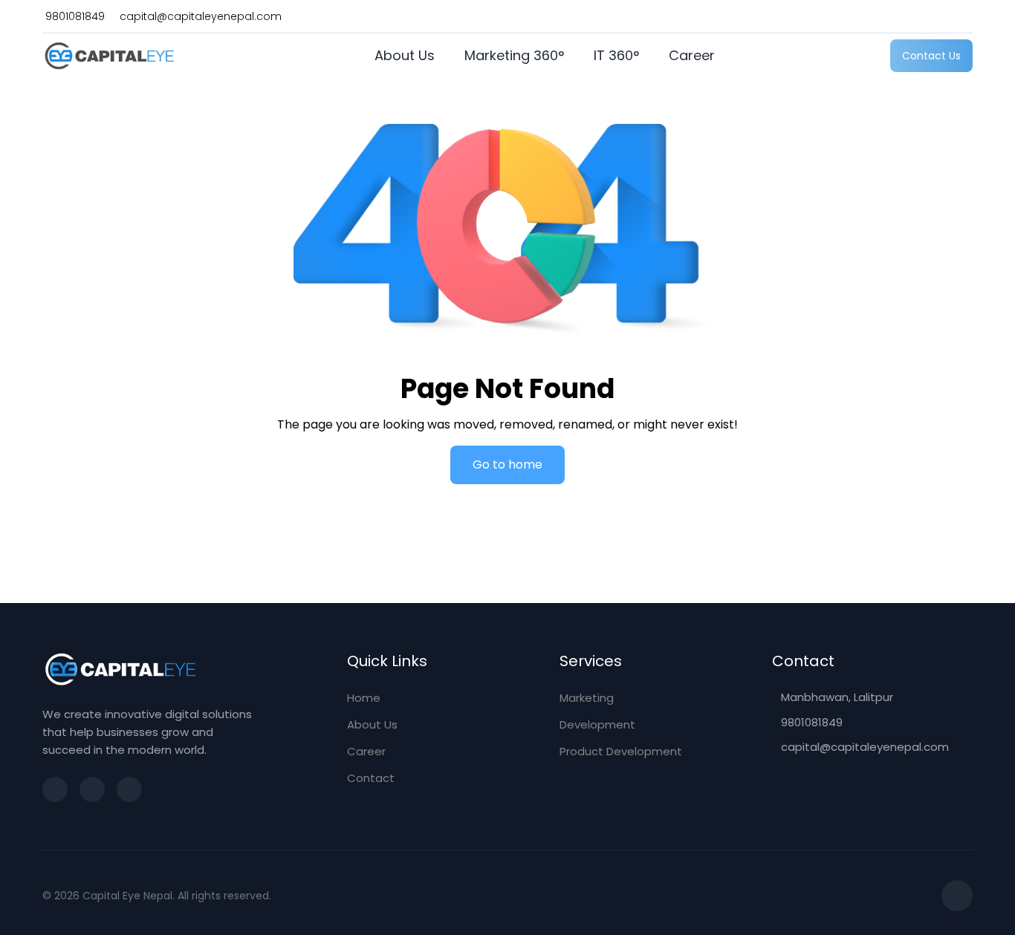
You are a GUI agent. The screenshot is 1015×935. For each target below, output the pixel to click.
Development (597, 724)
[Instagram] (55, 789)
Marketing (587, 698)
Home (363, 698)
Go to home (507, 464)
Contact (371, 778)
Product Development (621, 751)
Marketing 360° (514, 55)
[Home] (109, 56)
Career (692, 55)
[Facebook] (92, 789)
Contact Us (931, 55)
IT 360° (616, 55)
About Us (404, 55)
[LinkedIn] (129, 789)
